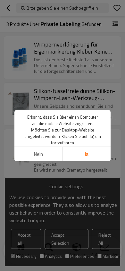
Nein (38, 154)
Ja (86, 154)
